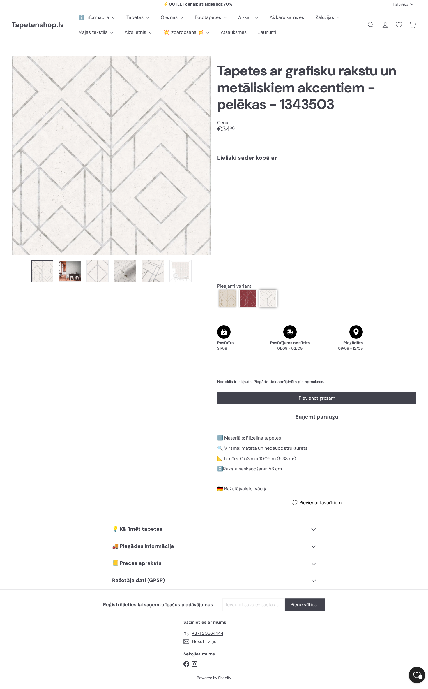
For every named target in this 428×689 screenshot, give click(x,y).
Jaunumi (267, 32)
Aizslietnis (136, 32)
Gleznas (170, 17)
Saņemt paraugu (317, 416)
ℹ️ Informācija (94, 17)
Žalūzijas (325, 17)
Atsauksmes (234, 32)
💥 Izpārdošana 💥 (184, 32)
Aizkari (246, 17)
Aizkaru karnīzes (287, 17)
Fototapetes (208, 17)
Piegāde (261, 381)
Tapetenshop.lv (38, 25)
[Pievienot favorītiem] (408, 177)
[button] (227, 298)
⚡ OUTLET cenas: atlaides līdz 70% (198, 4)
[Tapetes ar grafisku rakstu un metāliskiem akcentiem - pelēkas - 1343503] (317, 186)
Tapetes (135, 17)
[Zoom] (111, 155)
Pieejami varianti (234, 286)
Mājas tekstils (93, 32)
